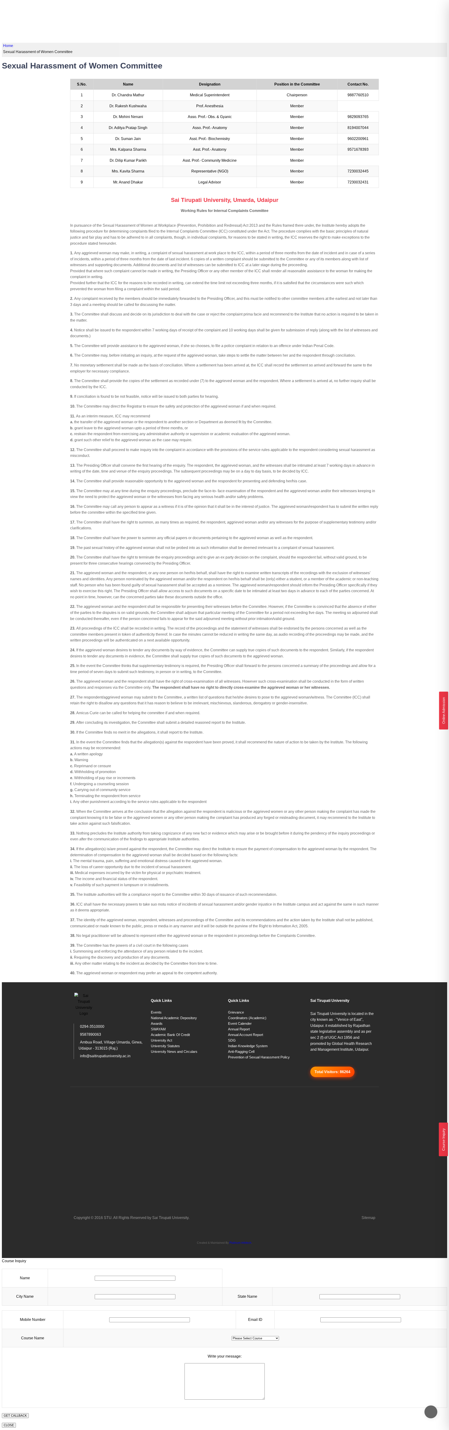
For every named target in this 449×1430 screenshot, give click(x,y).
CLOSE (9, 1425)
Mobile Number (32, 1320)
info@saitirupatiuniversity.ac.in (105, 1056)
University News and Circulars (174, 1052)
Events (156, 1012)
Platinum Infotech (240, 1242)
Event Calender (240, 1023)
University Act (161, 1040)
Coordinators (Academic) (247, 1018)
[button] (443, 1139)
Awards (157, 1023)
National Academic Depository (174, 1018)
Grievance (236, 1012)
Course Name (32, 1338)
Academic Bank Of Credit (170, 1035)
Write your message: (225, 1356)
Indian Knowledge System (248, 1046)
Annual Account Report (245, 1035)
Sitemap (368, 1218)
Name (25, 1278)
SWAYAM (158, 1029)
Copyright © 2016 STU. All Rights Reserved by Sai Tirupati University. (131, 1218)
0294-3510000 (92, 1027)
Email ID (255, 1320)
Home (8, 46)
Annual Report (239, 1029)
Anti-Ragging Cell (241, 1052)
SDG (232, 1040)
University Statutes (165, 1046)
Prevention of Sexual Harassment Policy (259, 1057)
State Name (247, 1296)
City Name (25, 1296)
